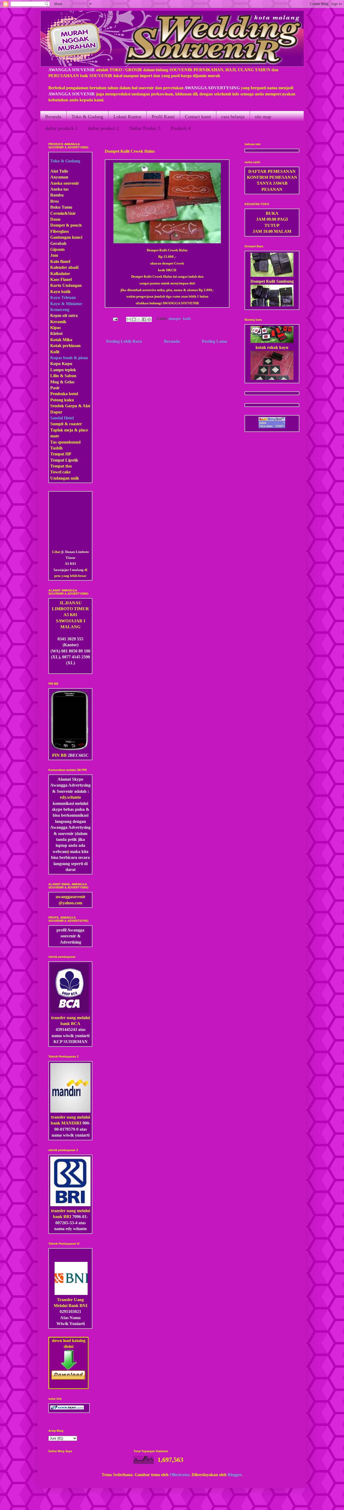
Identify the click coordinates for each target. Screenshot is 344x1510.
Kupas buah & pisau (69, 357)
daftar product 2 (103, 128)
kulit (187, 319)
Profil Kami (163, 116)
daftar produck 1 (61, 128)
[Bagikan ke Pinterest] (149, 319)
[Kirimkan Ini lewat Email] (128, 319)
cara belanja (233, 116)
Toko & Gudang (87, 116)
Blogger (235, 1474)
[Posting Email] (115, 319)
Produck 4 (181, 128)
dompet (175, 319)
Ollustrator (179, 1474)
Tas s (54, 442)
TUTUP (272, 225)
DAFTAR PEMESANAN (272, 171)
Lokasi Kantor (127, 116)
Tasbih (56, 448)
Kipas (55, 327)
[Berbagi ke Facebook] (144, 319)
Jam (54, 255)
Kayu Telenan (63, 297)
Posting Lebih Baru (124, 341)
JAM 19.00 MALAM (272, 231)
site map (263, 116)
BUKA (272, 213)
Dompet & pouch (66, 225)
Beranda (53, 116)
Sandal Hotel (62, 418)
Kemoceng (59, 309)
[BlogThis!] (134, 319)
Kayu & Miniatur (66, 303)
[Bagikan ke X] (139, 319)
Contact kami (198, 116)
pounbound (70, 442)
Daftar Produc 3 (144, 128)
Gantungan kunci (66, 237)
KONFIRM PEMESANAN (272, 177)
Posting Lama (214, 341)
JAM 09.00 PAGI (272, 219)
